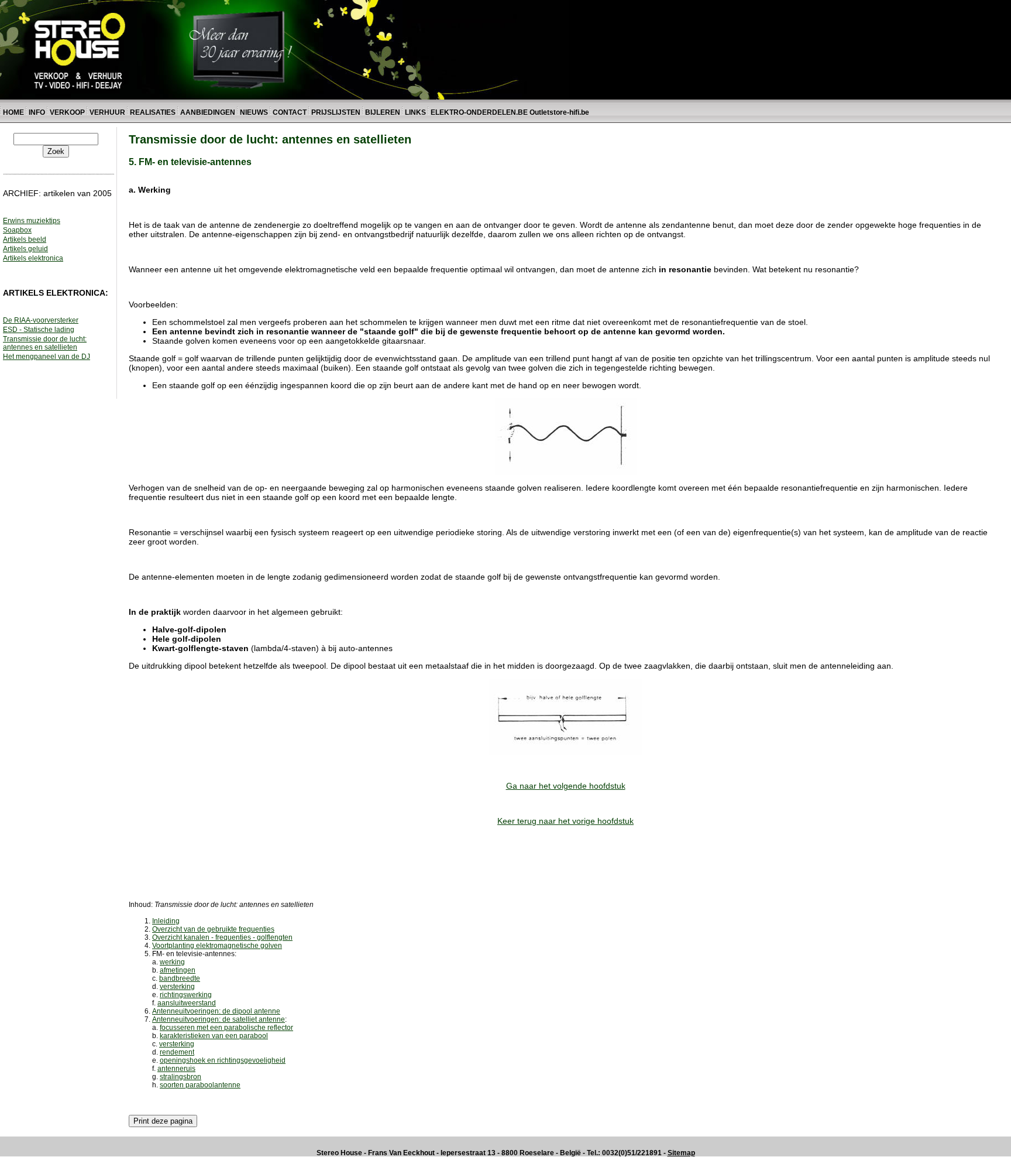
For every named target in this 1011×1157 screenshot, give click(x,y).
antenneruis (176, 1068)
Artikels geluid (25, 249)
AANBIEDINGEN (207, 112)
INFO (37, 112)
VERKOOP (68, 112)
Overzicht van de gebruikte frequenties (213, 929)
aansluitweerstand (186, 1003)
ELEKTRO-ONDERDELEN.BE (479, 112)
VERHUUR (107, 112)
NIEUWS (254, 112)
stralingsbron (180, 1077)
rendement (177, 1052)
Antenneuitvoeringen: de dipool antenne (216, 1011)
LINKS (416, 112)
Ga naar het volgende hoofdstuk (565, 785)
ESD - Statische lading (38, 330)
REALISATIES (153, 112)
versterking (177, 987)
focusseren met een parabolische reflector (226, 1028)
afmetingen (177, 970)
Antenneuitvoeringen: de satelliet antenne (218, 1019)
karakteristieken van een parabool (214, 1036)
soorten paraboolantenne (200, 1085)
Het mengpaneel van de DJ (46, 356)
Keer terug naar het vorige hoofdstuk (565, 821)
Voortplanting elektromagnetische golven (217, 946)
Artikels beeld (24, 239)
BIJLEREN (382, 112)
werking (172, 962)
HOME (13, 112)
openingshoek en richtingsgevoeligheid (223, 1060)
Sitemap (681, 1153)
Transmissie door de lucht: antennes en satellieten (45, 343)
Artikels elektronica (33, 258)
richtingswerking (186, 995)
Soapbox (17, 230)
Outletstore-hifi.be (559, 112)
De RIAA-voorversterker (40, 320)
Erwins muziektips (31, 221)
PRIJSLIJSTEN (335, 112)
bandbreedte (179, 978)
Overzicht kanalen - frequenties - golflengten (222, 937)
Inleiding (166, 921)
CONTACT (290, 112)
